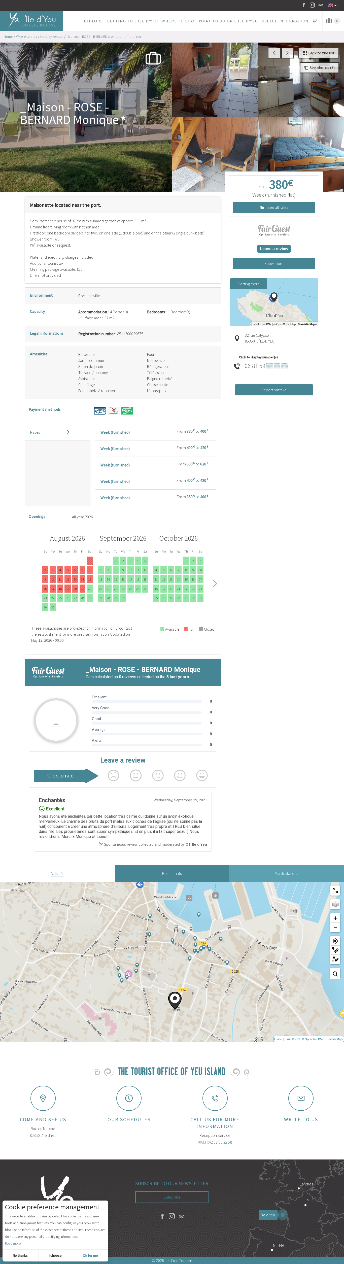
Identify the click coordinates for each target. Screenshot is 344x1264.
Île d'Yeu (268, 1214)
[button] (93, 21)
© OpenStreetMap (313, 1039)
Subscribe (172, 1197)
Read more (13, 1243)
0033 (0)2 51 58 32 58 (215, 1142)
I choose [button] (55, 1255)
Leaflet (278, 1039)
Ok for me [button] (90, 1255)
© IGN (296, 1039)
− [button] (335, 927)
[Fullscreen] (335, 890)
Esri (287, 1039)
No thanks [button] (20, 1255)
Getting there (249, 283)
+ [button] (335, 918)
